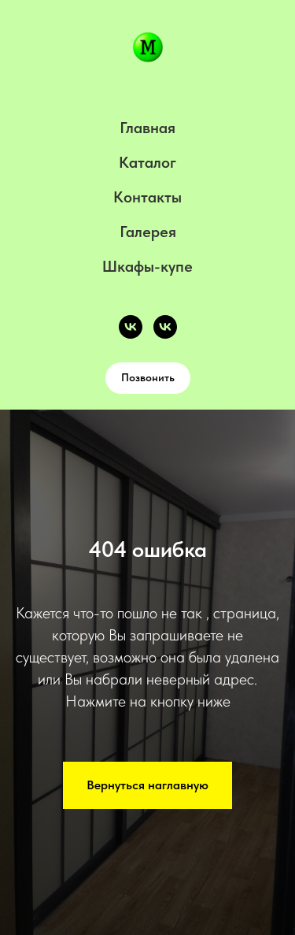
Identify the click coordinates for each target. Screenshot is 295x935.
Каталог (147, 162)
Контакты (147, 196)
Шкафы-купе (147, 266)
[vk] (130, 327)
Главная (147, 127)
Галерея (148, 231)
